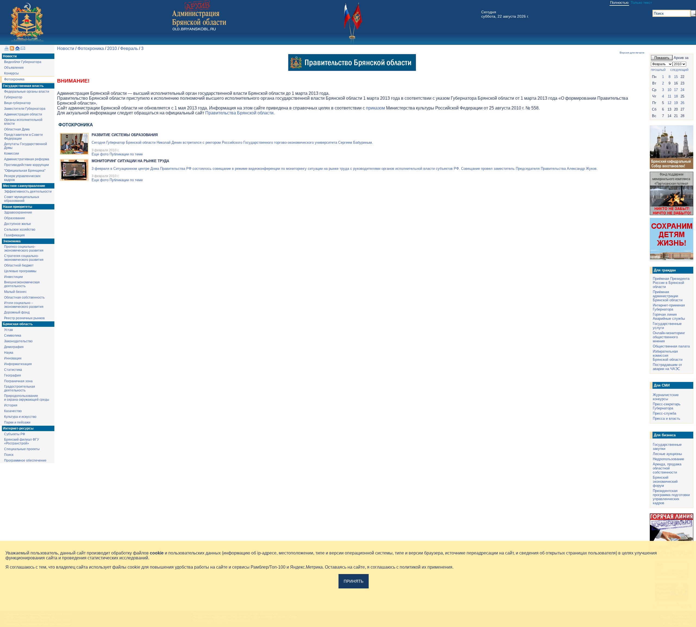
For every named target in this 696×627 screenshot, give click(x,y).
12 (669, 103)
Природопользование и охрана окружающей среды (26, 398)
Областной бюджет (19, 265)
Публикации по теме (126, 154)
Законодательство (18, 341)
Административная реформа (26, 159)
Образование (14, 218)
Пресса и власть (666, 418)
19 (676, 103)
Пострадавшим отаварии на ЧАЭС (667, 367)
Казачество (13, 411)
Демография (14, 347)
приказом (375, 108)
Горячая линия (665, 314)
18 (676, 96)
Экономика (12, 241)
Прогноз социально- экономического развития (24, 248)
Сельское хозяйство (19, 229)
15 (676, 77)
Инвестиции (13, 277)
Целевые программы (20, 271)
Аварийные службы (669, 318)
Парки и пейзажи (17, 422)
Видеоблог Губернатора (22, 62)
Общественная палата (671, 346)
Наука (8, 353)
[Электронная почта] (23, 49)
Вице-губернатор (17, 103)
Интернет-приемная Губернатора (669, 307)
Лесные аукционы (667, 454)
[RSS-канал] (12, 49)
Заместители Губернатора (24, 109)
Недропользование (668, 459)
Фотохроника (14, 79)
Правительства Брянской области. (240, 113)
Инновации (12, 358)
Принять (353, 581)
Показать (661, 58)
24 (682, 90)
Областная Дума (17, 129)
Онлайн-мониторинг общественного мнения (669, 337)
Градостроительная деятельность (19, 388)
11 (669, 96)
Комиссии (11, 153)
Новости (10, 56)
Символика (12, 335)
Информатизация (18, 364)
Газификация (14, 235)
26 (682, 103)
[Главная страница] (17, 49)
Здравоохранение (18, 212)
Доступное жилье (17, 224)
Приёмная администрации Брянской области (667, 296)
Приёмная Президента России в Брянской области (671, 283)
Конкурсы (11, 73)
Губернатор (13, 97)
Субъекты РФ (14, 434)
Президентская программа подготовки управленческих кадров (671, 497)
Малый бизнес (15, 292)
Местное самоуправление (24, 186)
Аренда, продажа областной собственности (667, 468)
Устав (8, 330)
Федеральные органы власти (26, 91)
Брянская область (18, 324)
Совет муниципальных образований (21, 199)
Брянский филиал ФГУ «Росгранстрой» (21, 441)
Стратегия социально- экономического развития (24, 258)
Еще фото (100, 154)
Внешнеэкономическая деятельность (22, 284)
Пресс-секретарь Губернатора (667, 406)
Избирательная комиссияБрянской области (667, 355)
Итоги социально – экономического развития (24, 305)
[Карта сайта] (6, 49)
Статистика (13, 370)
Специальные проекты (22, 449)
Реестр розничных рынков (24, 318)
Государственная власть (23, 86)
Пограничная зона (18, 381)
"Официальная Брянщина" (24, 171)
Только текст (641, 3)
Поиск (8, 455)
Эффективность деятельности (28, 191)
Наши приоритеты (17, 207)
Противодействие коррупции (26, 165)
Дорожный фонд (17, 312)
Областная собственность (24, 297)
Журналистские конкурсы (666, 397)
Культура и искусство (20, 417)
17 (676, 90)
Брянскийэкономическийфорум (665, 481)
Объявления (14, 68)
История (10, 405)
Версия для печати (632, 52)
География (12, 375)
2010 (112, 48)
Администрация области (23, 114)
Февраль (129, 48)
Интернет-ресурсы (18, 428)
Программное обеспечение (25, 460)
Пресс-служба (664, 413)
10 (669, 90)
